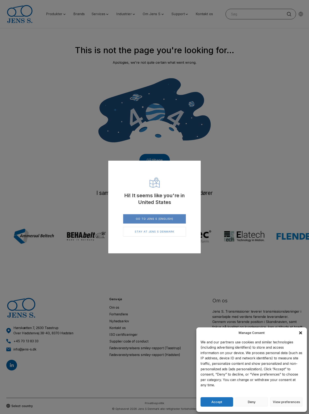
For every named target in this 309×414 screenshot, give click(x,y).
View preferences (286, 402)
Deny (252, 402)
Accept (216, 402)
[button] (300, 333)
